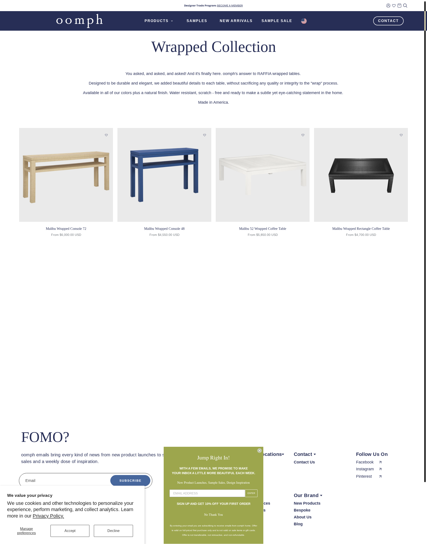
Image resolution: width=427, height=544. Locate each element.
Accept (69, 531)
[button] (106, 135)
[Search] (405, 5)
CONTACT (388, 21)
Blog (298, 524)
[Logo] (79, 21)
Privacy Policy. (48, 516)
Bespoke (302, 510)
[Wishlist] (394, 5)
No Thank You (213, 514)
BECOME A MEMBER (230, 5)
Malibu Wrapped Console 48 (164, 229)
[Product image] (66, 175)
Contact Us (304, 462)
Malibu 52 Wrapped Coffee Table (262, 229)
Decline (113, 531)
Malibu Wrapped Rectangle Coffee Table (361, 229)
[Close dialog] (259, 450)
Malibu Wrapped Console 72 (66, 229)
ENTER (251, 493)
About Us (303, 517)
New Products (307, 503)
